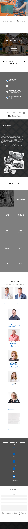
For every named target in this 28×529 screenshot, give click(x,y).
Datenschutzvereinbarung (10, 514)
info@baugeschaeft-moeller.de (14, 480)
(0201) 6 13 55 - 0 (14, 465)
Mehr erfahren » (14, 49)
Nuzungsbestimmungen (17, 514)
